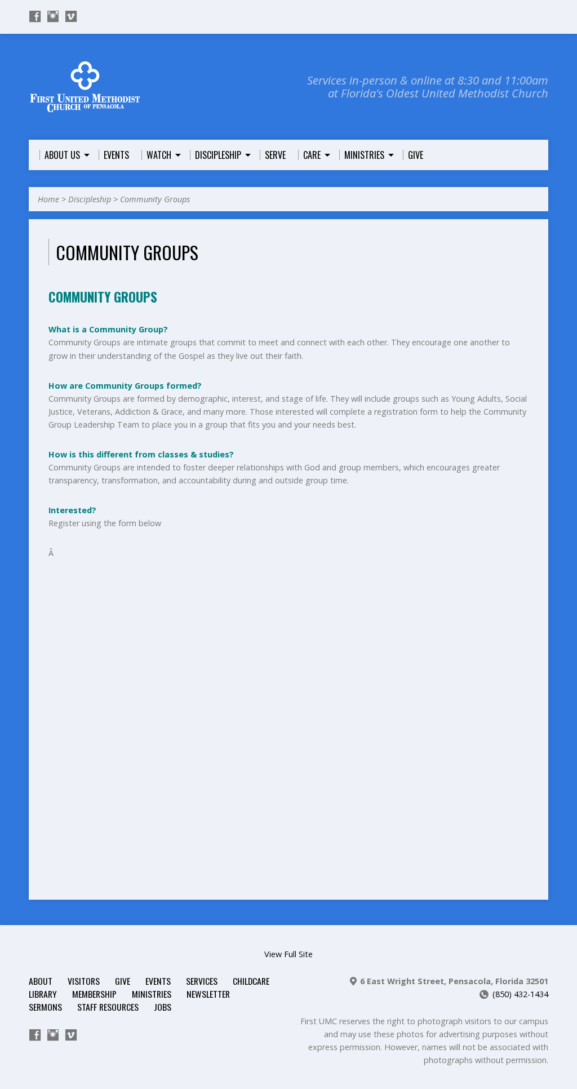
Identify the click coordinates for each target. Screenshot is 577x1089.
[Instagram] (53, 16)
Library (43, 994)
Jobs (162, 1007)
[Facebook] (35, 16)
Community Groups (155, 199)
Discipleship (89, 199)
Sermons (45, 1007)
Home (48, 199)
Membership (94, 994)
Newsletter (208, 994)
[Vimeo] (71, 16)
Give (122, 981)
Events (158, 981)
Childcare (251, 981)
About (40, 981)
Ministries (151, 994)
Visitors (84, 981)
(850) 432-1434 (520, 994)
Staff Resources (108, 1007)
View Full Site (288, 954)
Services (202, 981)
